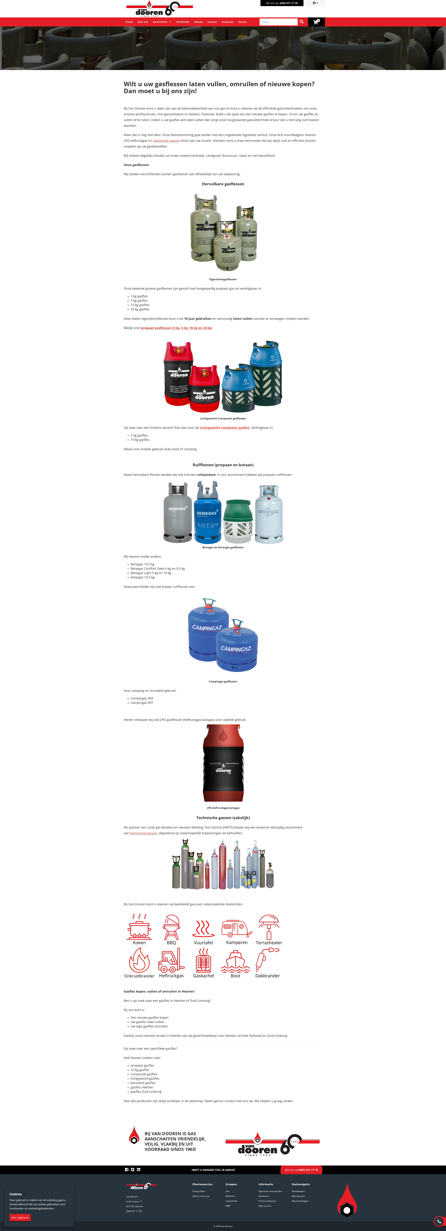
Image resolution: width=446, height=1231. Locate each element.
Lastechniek (231, 1200)
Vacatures (227, 22)
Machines (230, 1196)
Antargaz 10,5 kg (143, 577)
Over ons (142, 22)
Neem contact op (201, 1196)
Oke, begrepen (20, 1217)
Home (129, 22)
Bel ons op (301, 1170)
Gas (227, 1191)
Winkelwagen (298, 1191)
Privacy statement (267, 1200)
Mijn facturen (298, 1196)
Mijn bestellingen (300, 1200)
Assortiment (160, 22)
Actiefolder (182, 22)
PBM (228, 1205)
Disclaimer (264, 1196)
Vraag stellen (199, 1191)
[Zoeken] (301, 21)
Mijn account (265, 1205)
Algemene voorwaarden (270, 1191)
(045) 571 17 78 (289, 3)
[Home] (174, 8)
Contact (212, 22)
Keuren (242, 22)
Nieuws (198, 22)
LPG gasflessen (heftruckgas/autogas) (187, 720)
